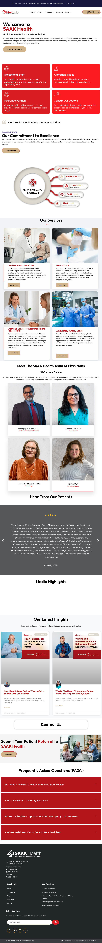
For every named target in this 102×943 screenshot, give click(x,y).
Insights (66, 12)
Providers (49, 12)
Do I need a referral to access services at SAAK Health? (34, 784)
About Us (32, 12)
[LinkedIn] (15, 931)
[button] (51, 784)
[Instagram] (20, 931)
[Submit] (55, 922)
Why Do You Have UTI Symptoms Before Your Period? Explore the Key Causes (74, 692)
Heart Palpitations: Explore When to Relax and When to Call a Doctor (24, 692)
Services (39, 12)
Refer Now (9, 754)
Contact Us (59, 12)
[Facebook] (9, 931)
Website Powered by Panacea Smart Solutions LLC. (78, 941)
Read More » (7, 708)
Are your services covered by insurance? (26, 800)
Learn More (14, 285)
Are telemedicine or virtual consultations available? (33, 832)
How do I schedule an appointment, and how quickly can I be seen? (41, 816)
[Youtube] (25, 931)
